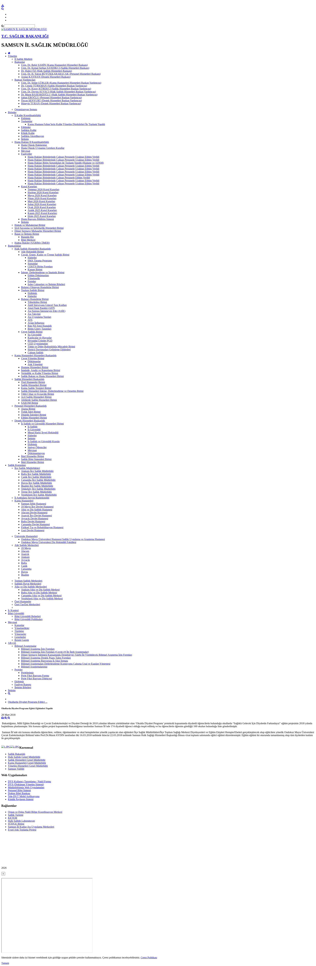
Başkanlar (19, 62)
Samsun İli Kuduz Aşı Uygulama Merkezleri (31, 826)
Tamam (5, 963)
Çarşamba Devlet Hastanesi (35, 524)
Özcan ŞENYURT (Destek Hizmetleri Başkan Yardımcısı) (51, 100)
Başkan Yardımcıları (24, 79)
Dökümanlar (34, 361)
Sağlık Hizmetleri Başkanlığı (29, 379)
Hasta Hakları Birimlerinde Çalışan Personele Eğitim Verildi (59, 177)
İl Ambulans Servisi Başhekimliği (31, 497)
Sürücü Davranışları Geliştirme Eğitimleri (49, 349)
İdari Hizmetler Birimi (32, 456)
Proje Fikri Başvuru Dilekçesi (36, 678)
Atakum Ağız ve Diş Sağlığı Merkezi (40, 589)
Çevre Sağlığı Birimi (31, 331)
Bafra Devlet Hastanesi (33, 521)
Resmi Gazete (21, 640)
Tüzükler (19, 631)
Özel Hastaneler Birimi (33, 382)
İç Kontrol (13, 610)
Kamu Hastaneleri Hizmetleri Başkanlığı (35, 355)
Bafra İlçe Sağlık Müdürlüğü (36, 474)
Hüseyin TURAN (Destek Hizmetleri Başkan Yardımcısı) (51, 103)
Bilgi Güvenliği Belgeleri (27, 616)
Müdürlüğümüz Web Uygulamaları (26, 787)
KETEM (12, 817)
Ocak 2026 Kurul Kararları (42, 207)
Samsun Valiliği (16, 768)
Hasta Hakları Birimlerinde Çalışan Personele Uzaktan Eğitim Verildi (63, 156)
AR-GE (12, 643)
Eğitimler (26, 127)
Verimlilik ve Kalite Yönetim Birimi (39, 373)
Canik (24, 566)
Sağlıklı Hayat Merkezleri (27, 583)
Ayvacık (25, 560)
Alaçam (25, 551)
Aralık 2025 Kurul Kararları (42, 210)
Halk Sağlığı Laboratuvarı (21, 820)
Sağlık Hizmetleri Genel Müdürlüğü (26, 760)
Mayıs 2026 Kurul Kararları (42, 195)
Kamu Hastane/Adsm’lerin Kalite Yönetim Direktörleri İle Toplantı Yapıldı (66, 124)
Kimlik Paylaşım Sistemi (20, 799)
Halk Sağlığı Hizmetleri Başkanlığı (32, 248)
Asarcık (25, 554)
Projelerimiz (27, 672)
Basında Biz (27, 236)
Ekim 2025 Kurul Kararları (42, 216)
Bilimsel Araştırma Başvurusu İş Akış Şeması (44, 660)
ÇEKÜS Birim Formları (40, 266)
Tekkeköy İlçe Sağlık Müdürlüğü (38, 488)
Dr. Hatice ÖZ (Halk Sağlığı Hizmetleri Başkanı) (46, 70)
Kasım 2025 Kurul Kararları (42, 213)
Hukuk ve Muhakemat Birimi (29, 225)
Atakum (25, 557)
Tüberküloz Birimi (37, 302)
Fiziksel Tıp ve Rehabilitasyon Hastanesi (42, 527)
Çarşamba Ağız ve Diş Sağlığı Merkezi (41, 595)
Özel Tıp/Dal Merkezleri (27, 604)
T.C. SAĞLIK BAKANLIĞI (25, 36)
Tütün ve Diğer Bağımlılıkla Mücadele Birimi (51, 346)
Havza (24, 571)
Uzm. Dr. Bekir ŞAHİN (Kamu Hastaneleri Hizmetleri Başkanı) (54, 65)
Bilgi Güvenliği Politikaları (28, 619)
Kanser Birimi (35, 269)
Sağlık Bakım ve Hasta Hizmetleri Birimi (42, 376)
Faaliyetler (26, 153)
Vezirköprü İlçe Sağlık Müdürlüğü (39, 494)
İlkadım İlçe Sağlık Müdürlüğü (37, 485)
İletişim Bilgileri (22, 687)
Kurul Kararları (29, 186)
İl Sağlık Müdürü (23, 59)
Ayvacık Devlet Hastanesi (34, 518)
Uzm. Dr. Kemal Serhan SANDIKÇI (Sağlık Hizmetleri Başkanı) (55, 68)
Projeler (18, 669)
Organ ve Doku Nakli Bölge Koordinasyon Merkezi (35, 812)
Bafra (24, 563)
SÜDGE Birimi (16, 823)
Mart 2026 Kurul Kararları (41, 201)
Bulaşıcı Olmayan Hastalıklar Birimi (40, 287)
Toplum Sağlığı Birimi (32, 290)
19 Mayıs (26, 548)
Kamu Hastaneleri (23, 500)
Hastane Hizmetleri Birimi (34, 367)
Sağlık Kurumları (17, 465)
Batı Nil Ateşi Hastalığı (40, 325)
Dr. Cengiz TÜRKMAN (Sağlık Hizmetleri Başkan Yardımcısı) (54, 85)
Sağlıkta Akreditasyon (32, 136)
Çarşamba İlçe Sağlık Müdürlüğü (38, 480)
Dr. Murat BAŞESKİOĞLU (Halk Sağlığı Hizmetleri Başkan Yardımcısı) (59, 94)
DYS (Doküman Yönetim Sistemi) (26, 784)
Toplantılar (26, 121)
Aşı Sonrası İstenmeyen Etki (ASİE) (46, 311)
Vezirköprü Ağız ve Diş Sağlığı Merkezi (42, 598)
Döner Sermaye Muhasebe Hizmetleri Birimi (37, 231)
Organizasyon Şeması (25, 109)
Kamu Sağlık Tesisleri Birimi (36, 388)
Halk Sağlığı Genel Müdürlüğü (24, 757)
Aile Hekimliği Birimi (32, 251)
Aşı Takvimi (34, 314)
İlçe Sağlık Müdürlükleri (27, 468)
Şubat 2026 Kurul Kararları (42, 204)
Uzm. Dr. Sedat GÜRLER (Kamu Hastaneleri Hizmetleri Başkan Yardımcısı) (61, 82)
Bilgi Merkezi (28, 239)
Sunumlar (33, 263)
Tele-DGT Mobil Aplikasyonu (24, 796)
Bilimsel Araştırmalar (25, 646)
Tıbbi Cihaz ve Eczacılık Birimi (37, 394)
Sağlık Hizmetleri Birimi (33, 385)
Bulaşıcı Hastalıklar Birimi (35, 299)
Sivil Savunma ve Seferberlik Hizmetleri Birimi (39, 228)
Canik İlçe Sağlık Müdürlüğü (36, 477)
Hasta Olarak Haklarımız (34, 145)
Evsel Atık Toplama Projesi (22, 829)
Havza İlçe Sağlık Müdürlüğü (36, 483)
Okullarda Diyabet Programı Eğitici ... (27, 702)
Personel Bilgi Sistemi (19, 790)
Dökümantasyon (36, 453)
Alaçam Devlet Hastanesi (34, 512)
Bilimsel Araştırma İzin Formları (37, 649)
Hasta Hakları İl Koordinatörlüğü (31, 142)
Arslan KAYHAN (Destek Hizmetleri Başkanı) (45, 76)
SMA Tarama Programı (40, 260)
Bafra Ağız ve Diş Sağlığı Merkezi (39, 592)
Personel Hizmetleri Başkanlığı (30, 405)
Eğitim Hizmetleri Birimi (34, 417)
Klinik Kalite (28, 133)
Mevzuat (25, 151)
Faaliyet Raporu (22, 684)
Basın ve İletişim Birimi (26, 234)
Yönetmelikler (21, 628)
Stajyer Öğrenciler (37, 447)
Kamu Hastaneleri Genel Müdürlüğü (27, 762)
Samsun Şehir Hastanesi (33, 503)
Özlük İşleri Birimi (30, 411)
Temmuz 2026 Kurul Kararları (43, 189)
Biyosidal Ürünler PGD (40, 340)
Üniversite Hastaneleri (26, 536)
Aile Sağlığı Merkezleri (26, 545)
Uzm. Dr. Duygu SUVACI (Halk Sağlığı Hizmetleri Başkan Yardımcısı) (58, 91)
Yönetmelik (34, 278)
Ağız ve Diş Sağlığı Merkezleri (30, 586)
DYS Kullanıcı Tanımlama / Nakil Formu (29, 781)
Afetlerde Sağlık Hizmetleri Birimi (39, 400)
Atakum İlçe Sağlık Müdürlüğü (37, 471)
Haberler (32, 257)
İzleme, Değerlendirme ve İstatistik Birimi (42, 272)
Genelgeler (20, 637)
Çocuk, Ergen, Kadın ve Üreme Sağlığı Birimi (45, 254)
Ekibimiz (25, 118)
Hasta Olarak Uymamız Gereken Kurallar (42, 148)
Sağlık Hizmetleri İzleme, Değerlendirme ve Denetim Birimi (52, 391)
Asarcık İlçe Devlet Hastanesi (36, 515)
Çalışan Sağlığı (35, 352)
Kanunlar (19, 625)
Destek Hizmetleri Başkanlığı (29, 420)
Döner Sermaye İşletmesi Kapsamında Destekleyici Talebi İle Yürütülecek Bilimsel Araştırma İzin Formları (76, 654)
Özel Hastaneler (22, 601)
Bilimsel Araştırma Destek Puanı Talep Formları (46, 657)
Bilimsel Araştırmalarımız (34, 666)
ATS (30, 319)
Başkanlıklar (14, 245)
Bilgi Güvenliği (16, 613)
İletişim (25, 139)
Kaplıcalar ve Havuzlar (40, 337)
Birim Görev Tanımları (39, 328)
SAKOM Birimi (29, 402)
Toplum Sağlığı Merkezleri (28, 580)
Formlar (32, 281)
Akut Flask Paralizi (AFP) (41, 308)
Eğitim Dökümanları (38, 275)
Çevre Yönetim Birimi (32, 358)
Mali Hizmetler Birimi (32, 462)
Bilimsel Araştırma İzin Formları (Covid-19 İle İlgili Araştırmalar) (55, 651)
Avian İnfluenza (36, 322)
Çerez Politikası (149, 957)
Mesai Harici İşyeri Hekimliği (43, 432)
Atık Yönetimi (35, 364)
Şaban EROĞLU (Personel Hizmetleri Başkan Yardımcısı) (51, 97)
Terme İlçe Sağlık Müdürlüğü (36, 491)
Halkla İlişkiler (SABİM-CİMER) (32, 242)
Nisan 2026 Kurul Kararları (42, 198)
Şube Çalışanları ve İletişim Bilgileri (46, 284)
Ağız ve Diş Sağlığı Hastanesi (36, 509)
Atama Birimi (28, 408)
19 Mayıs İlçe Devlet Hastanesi (37, 506)
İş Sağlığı (32, 426)
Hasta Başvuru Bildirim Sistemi (37, 219)
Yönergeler (20, 634)
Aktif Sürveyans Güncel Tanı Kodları (47, 305)
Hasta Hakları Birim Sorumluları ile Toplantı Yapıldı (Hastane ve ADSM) (66, 162)
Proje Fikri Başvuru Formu (35, 675)
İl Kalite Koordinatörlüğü (27, 115)
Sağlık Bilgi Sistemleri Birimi (36, 459)
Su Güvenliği (34, 334)
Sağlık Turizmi (15, 815)
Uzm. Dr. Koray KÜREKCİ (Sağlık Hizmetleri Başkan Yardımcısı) (56, 88)
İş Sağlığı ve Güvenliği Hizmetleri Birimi (42, 423)
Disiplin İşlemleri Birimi (33, 414)
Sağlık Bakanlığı (16, 754)
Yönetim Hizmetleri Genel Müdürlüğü (28, 765)
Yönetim (12, 56)
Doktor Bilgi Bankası (19, 793)
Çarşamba (26, 568)
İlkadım (25, 574)
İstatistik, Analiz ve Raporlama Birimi (40, 370)
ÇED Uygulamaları (38, 343)
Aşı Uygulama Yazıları (39, 317)
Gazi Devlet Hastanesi (32, 530)
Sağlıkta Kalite (28, 130)
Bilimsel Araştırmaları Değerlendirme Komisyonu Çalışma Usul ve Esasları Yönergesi (65, 663)
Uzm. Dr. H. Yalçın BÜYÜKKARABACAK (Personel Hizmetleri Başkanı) (61, 73)
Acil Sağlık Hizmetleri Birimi (36, 397)
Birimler (12, 112)
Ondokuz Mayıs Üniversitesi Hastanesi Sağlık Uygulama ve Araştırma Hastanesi (63, 539)
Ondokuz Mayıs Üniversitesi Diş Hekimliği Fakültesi (48, 542)
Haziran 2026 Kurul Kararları (43, 192)
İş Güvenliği (34, 429)
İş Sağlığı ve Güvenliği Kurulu (44, 441)
